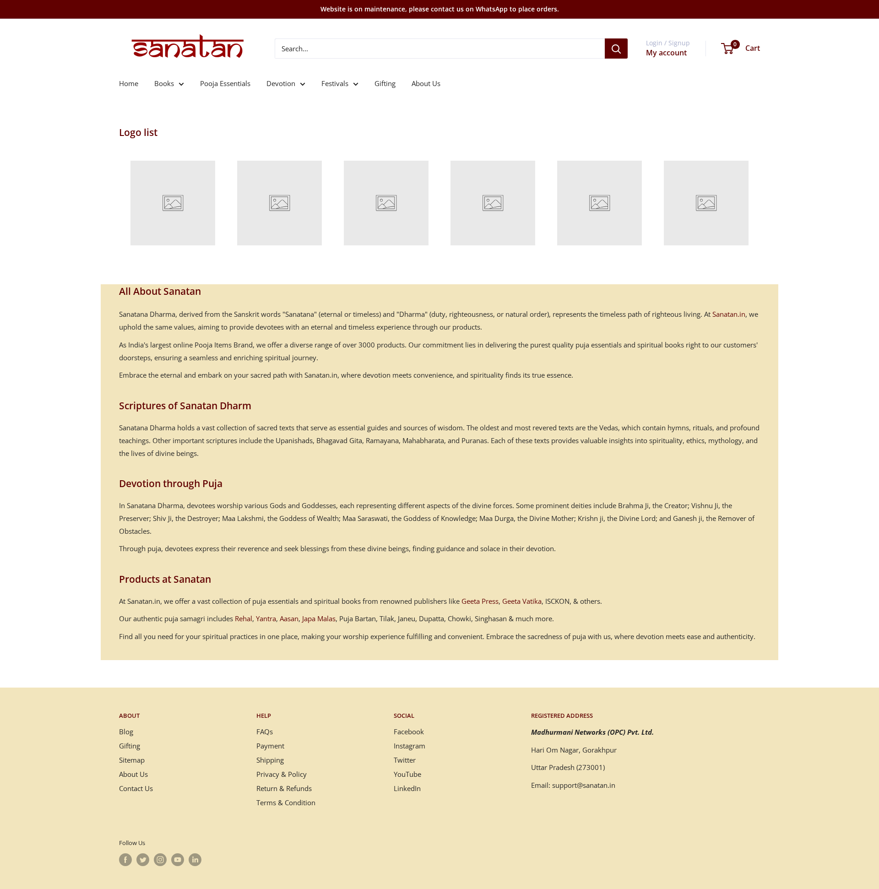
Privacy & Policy (281, 774)
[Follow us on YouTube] (177, 859)
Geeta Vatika (522, 601)
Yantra (266, 618)
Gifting (385, 83)
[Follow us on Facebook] (125, 859)
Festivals (334, 83)
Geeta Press (480, 601)
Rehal (243, 618)
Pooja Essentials (225, 83)
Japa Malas (319, 618)
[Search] (616, 48)
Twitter (405, 759)
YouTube (407, 774)
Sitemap (132, 759)
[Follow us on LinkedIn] (195, 859)
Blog (126, 731)
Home (128, 83)
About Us (426, 83)
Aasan (289, 618)
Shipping (270, 759)
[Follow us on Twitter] (142, 859)
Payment (270, 745)
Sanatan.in (728, 314)
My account (666, 53)
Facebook (409, 731)
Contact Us (136, 788)
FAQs (264, 731)
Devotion (280, 83)
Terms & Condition (285, 802)
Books (164, 83)
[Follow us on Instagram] (160, 859)
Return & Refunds (284, 788)
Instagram (409, 745)
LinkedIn (407, 788)
